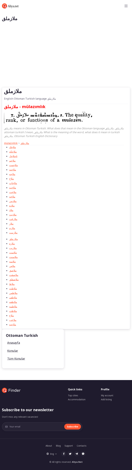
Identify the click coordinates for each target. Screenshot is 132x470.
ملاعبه (12, 324)
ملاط (12, 284)
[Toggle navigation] (126, 6)
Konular (12, 351)
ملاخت (12, 192)
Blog (58, 445)
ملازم (12, 228)
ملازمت (13, 232)
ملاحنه (12, 169)
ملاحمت (13, 165)
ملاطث (13, 288)
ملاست (13, 252)
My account (107, 395)
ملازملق (24, 143)
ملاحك (12, 147)
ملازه (12, 243)
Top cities (73, 395)
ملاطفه (13, 302)
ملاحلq (13, 156)
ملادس (13, 201)
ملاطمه (13, 306)
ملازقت (13, 219)
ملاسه (12, 261)
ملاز (11, 223)
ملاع (11, 315)
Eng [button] (52, 453)
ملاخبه (12, 187)
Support (69, 445)
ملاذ (11, 210)
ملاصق (13, 270)
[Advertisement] (66, 63)
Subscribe (72, 426)
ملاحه (12, 174)
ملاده (12, 205)
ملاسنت (13, 257)
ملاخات (13, 183)
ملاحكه (13, 151)
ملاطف (13, 297)
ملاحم (12, 160)
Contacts (81, 445)
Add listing (106, 399)
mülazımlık (11, 143)
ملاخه (12, 196)
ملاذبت (13, 214)
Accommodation (76, 399)
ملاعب (12, 320)
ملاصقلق (14, 279)
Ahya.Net (77, 461)
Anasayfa (13, 343)
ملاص (12, 266)
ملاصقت (13, 275)
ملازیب (13, 248)
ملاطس (13, 293)
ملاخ (11, 178)
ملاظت (13, 311)
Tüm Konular (16, 358)
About (49, 445)
